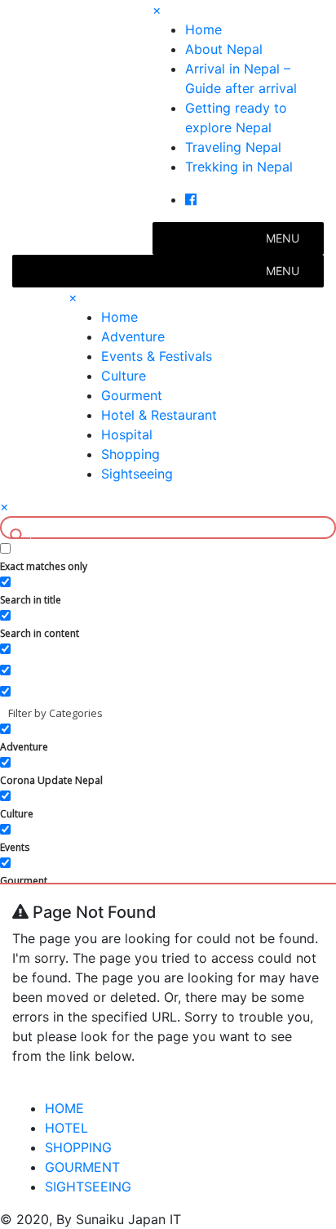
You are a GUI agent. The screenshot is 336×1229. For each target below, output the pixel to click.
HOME (64, 1108)
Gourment (131, 395)
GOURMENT (82, 1167)
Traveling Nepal (233, 147)
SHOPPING (78, 1147)
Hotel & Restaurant (159, 415)
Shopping (130, 454)
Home (203, 29)
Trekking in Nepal (239, 166)
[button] (282, 238)
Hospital (127, 434)
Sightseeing (137, 473)
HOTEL (66, 1128)
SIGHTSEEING (88, 1186)
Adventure (133, 336)
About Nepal (224, 49)
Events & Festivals (156, 356)
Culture (123, 375)
